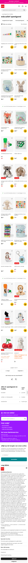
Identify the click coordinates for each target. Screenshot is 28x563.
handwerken (4, 401)
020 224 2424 (4, 434)
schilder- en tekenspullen (7, 397)
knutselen (3, 392)
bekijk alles (23, 388)
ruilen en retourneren (7, 429)
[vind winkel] (25, 419)
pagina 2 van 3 (14, 367)
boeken (23, 397)
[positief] (12, 379)
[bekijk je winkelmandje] (22, 6)
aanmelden (14, 459)
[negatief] (16, 379)
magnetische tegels (7, 20)
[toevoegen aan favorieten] (12, 28)
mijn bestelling (5, 425)
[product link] (7, 34)
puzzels (23, 392)
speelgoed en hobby (7, 14)
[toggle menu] (25, 6)
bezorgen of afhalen (7, 427)
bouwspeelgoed (20, 20)
